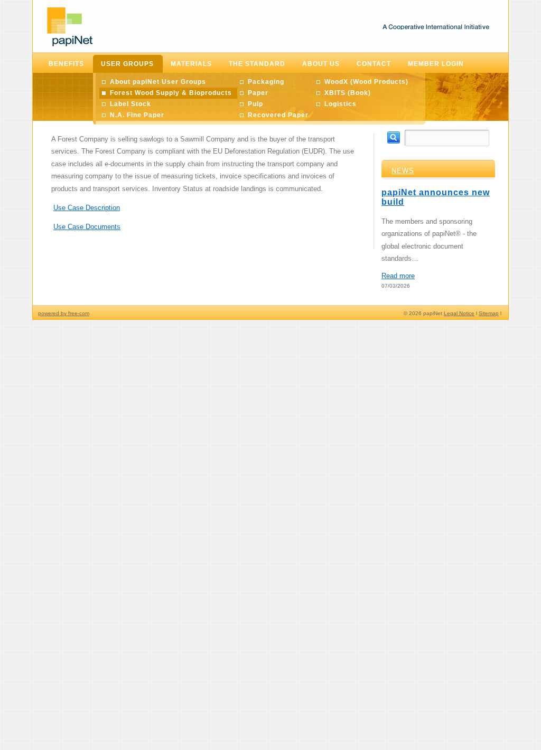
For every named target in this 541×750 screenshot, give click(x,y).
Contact (374, 64)
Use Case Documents (86, 227)
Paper (258, 93)
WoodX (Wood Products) (366, 82)
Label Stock (130, 104)
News (402, 171)
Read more (398, 276)
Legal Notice (459, 313)
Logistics (340, 104)
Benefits (66, 64)
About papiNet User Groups (158, 82)
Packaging (266, 82)
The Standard (257, 64)
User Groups (127, 64)
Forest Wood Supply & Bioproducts (171, 93)
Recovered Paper (278, 115)
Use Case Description (86, 208)
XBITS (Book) (347, 93)
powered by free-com (63, 313)
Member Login (436, 64)
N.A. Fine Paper (137, 115)
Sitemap (489, 313)
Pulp (255, 104)
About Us (321, 64)
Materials (191, 64)
